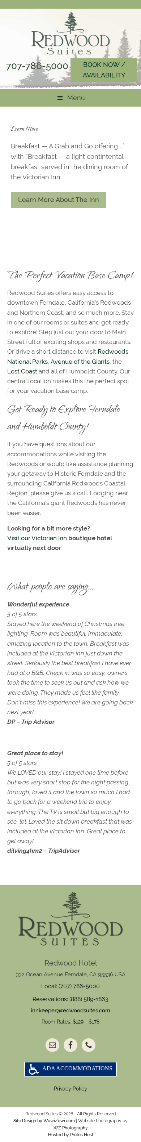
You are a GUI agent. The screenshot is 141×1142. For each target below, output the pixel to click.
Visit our (19, 538)
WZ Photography (71, 1127)
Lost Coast (22, 371)
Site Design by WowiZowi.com (44, 1120)
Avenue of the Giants (80, 361)
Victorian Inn (49, 538)
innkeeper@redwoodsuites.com (70, 1010)
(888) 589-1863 (88, 999)
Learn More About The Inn (58, 199)
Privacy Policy (70, 1089)
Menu (76, 98)
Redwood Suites (70, 33)
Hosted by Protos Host (70, 1134)
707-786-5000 (37, 66)
